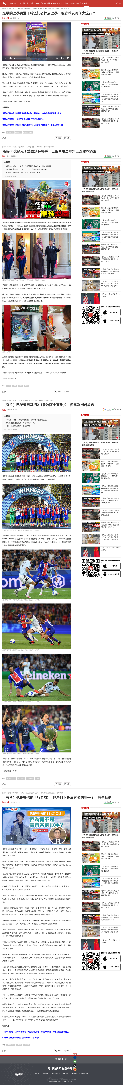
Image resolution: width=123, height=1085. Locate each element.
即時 (31, 3)
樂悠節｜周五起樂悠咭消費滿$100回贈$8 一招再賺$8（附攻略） (110, 72)
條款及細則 (84, 1073)
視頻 (37, 3)
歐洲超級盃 (30, 778)
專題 (85, 3)
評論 (43, 3)
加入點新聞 (65, 1073)
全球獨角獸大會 (22, 3)
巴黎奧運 (10, 132)
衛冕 (38, 778)
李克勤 (19, 1045)
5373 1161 (55, 1078)
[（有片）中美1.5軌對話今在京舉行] (90, 298)
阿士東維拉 (21, 778)
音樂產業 (27, 1045)
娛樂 (4, 156)
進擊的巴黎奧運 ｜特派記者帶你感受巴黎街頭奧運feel (23, 119)
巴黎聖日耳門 (11, 778)
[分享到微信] (74, 1061)
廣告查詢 (45, 1073)
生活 (55, 3)
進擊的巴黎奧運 (28, 132)
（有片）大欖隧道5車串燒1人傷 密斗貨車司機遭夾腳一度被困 (110, 60)
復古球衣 (18, 132)
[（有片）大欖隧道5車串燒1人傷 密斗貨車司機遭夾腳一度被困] (91, 62)
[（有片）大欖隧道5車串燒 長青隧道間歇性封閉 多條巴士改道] (91, 123)
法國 (15, 385)
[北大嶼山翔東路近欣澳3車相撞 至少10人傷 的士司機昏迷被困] (91, 110)
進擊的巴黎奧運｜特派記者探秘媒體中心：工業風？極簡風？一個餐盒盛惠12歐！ (33, 125)
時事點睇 (5, 802)
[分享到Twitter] (74, 1065)
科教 (72, 3)
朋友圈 (78, 3)
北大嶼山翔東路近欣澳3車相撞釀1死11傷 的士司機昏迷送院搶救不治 (110, 271)
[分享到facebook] (74, 1057)
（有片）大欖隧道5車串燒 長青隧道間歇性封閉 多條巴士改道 (110, 121)
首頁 (11, 3)
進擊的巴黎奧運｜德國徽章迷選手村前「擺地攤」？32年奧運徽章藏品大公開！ (32, 113)
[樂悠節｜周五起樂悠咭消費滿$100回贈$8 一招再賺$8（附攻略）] (91, 74)
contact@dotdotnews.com (69, 1078)
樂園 (26, 385)
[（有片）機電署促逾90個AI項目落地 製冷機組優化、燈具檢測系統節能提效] (91, 98)
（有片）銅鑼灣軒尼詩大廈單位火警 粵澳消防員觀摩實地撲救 (100, 52)
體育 (4, 409)
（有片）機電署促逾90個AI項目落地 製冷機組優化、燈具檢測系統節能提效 (109, 97)
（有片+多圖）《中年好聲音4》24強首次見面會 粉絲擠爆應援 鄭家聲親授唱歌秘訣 (35, 1032)
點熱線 (37, 1073)
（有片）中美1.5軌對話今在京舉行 (110, 295)
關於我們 (55, 1073)
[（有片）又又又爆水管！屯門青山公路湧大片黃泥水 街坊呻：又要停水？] (91, 285)
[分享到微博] (74, 1069)
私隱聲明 (75, 1073)
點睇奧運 (5, 18)
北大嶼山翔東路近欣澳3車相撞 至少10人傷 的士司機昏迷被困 (110, 109)
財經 (60, 3)
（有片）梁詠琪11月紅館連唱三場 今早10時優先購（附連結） (109, 84)
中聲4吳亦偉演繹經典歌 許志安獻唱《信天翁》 (21, 1038)
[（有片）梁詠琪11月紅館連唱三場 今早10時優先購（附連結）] (91, 86)
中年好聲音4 (11, 1045)
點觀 (49, 3)
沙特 (21, 385)
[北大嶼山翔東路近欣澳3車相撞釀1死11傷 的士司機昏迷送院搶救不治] (91, 273)
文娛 (66, 3)
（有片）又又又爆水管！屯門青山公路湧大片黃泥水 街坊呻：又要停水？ (109, 283)
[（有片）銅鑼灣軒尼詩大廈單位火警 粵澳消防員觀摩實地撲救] (101, 38)
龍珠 (9, 385)
